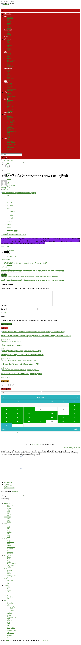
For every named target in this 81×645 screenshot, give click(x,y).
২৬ (40, 421)
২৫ (29, 421)
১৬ (6, 417)
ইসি (8, 167)
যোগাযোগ (6, 484)
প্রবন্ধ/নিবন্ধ (10, 111)
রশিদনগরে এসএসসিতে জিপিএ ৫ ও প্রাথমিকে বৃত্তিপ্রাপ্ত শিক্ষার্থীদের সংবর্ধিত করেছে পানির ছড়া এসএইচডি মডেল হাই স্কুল (36, 336)
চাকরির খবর (9, 221)
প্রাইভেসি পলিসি (8, 486)
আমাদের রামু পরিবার (11, 256)
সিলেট (8, 50)
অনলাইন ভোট (10, 109)
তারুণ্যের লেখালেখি (11, 97)
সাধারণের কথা (10, 106)
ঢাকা (8, 38)
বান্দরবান (8, 31)
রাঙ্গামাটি (8, 33)
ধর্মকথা (8, 57)
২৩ (6, 421)
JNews (8, 640)
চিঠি (8, 107)
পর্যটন (8, 208)
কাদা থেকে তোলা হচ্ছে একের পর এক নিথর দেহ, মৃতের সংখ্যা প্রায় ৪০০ (21, 374)
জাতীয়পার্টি (9, 87)
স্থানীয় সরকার (10, 160)
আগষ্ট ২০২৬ (40, 397)
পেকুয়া (8, 26)
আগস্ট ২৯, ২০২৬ (5, 339)
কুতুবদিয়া (9, 21)
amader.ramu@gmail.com (72, 448)
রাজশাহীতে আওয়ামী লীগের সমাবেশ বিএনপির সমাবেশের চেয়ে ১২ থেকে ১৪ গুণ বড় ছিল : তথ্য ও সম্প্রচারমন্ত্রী (32, 280)
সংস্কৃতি (9, 227)
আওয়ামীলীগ (9, 84)
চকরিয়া (8, 23)
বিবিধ (5, 199)
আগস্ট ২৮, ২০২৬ (5, 368)
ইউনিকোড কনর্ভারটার (9, 488)
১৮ (29, 417)
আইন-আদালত (10, 148)
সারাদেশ (6, 36)
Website (3, 317)
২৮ (63, 421)
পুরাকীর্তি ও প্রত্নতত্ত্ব (12, 128)
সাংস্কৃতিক (9, 237)
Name (3, 309)
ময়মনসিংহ (9, 45)
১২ (40, 413)
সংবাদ (8, 195)
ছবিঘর (5, 189)
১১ (29, 413)
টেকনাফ (8, 24)
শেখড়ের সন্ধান (10, 78)
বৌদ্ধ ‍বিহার (12, 211)
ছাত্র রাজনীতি (10, 90)
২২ (74, 417)
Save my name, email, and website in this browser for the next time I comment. (30, 320)
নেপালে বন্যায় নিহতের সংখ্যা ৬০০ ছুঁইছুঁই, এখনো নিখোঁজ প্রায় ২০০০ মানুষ (22, 355)
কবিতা (8, 173)
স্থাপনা (11, 215)
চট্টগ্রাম (8, 40)
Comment (5, 305)
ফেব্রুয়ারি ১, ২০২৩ (6, 187)
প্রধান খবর (9, 202)
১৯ (40, 417)
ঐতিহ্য (8, 122)
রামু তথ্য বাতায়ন (10, 250)
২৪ (18, 421)
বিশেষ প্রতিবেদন (8, 68)
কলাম (8, 63)
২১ (63, 417)
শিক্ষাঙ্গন (8, 138)
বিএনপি (8, 85)
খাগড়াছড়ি (9, 35)
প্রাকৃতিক (12, 218)
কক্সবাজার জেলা (7, 14)
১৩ (52, 413)
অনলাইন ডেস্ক (11, 185)
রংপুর (8, 46)
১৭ (18, 417)
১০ (18, 413)
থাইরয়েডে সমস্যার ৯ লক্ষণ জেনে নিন (11, 345)
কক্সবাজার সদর (10, 18)
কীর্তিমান (9, 70)
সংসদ (8, 164)
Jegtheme (46, 640)
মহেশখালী (9, 36)
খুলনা (8, 41)
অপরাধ (8, 259)
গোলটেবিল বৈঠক (10, 55)
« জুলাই (4, 429)
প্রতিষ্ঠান (9, 80)
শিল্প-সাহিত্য (7, 170)
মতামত (5, 52)
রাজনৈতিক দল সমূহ (11, 151)
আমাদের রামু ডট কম (36, 444)
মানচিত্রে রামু (10, 136)
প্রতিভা (8, 72)
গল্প (7, 102)
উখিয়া (8, 19)
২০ (52, 417)
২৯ (74, 421)
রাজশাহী (8, 48)
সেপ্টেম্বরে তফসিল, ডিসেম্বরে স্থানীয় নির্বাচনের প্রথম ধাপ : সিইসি (20, 364)
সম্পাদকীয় (9, 53)
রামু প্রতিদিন (10, 205)
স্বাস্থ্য (8, 269)
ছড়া (8, 189)
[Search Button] (23, 162)
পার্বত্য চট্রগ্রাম (8, 30)
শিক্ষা (8, 246)
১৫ (74, 413)
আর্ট (8, 106)
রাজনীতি (6, 82)
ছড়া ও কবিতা (10, 62)
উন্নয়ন (8, 133)
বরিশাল (8, 43)
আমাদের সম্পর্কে (8, 482)
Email (3, 313)
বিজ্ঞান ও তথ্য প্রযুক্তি (12, 231)
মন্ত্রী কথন (9, 266)
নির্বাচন (5, 92)
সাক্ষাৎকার (9, 58)
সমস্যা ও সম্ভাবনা (11, 253)
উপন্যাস (9, 104)
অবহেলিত (9, 75)
